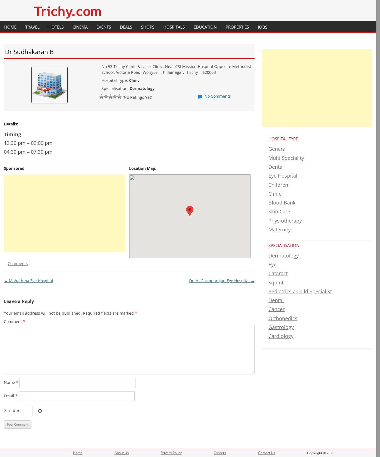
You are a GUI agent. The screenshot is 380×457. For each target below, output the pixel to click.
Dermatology (283, 255)
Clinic (274, 193)
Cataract (278, 273)
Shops (147, 27)
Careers (220, 452)
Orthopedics (282, 318)
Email (11, 395)
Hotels (56, 27)
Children (278, 184)
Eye (272, 264)
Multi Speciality (286, 158)
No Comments (217, 96)
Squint (275, 282)
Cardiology (280, 336)
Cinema (80, 27)
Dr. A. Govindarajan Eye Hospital (222, 280)
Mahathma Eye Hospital (28, 280)
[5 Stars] (119, 96)
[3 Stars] (110, 96)
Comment (14, 321)
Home (10, 27)
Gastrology (281, 327)
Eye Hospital (282, 175)
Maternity (279, 229)
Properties (237, 27)
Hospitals (174, 27)
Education (205, 27)
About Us (122, 452)
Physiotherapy (285, 220)
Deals (126, 27)
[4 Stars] (115, 96)
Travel (32, 27)
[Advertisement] (64, 213)
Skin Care (279, 211)
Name (11, 382)
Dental (276, 166)
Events (104, 27)
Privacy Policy (171, 452)
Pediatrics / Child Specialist (300, 291)
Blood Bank (281, 202)
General (277, 148)
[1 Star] (101, 96)
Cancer (276, 309)
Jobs (262, 27)
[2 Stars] (106, 96)
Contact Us (266, 452)
